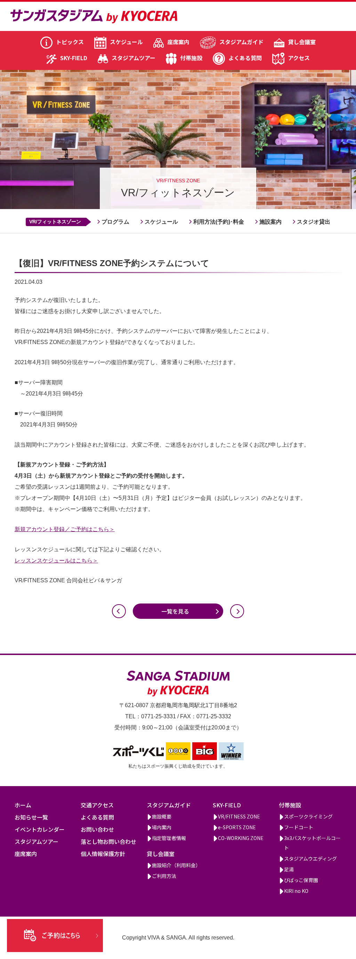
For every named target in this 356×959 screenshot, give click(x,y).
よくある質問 (245, 58)
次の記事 (237, 611)
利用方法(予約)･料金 (218, 222)
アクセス (299, 58)
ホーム (23, 805)
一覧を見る (175, 611)
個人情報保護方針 (103, 853)
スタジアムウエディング (310, 858)
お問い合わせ (97, 829)
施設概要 (161, 816)
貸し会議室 (302, 42)
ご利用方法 (164, 875)
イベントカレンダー (40, 829)
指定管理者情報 (169, 837)
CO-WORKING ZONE (241, 837)
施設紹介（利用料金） (176, 865)
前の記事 (119, 611)
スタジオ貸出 (313, 222)
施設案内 (270, 222)
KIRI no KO (296, 890)
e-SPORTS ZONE (237, 827)
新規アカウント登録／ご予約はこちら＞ (65, 529)
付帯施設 (191, 58)
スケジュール (126, 42)
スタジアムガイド (241, 42)
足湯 (289, 869)
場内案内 (161, 827)
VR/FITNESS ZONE (239, 816)
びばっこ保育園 (301, 880)
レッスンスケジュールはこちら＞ (56, 561)
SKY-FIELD (73, 58)
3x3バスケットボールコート (312, 842)
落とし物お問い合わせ (108, 841)
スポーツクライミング (308, 816)
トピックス (70, 42)
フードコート (298, 827)
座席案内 (178, 42)
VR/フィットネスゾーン (55, 221)
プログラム (115, 222)
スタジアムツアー (133, 58)
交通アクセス (97, 805)
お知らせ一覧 (31, 817)
